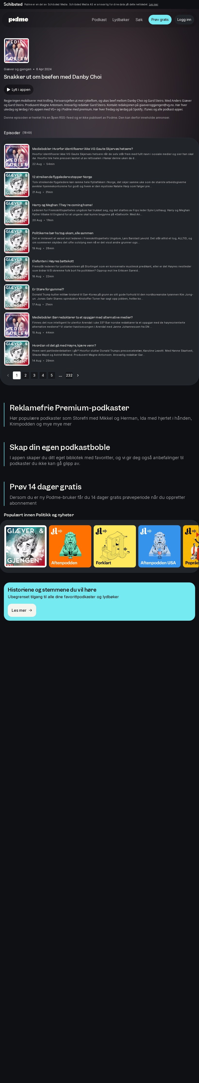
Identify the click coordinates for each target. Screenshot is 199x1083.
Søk (139, 19)
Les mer (153, 4)
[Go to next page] (78, 375)
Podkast (99, 19)
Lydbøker (121, 19)
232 (69, 375)
